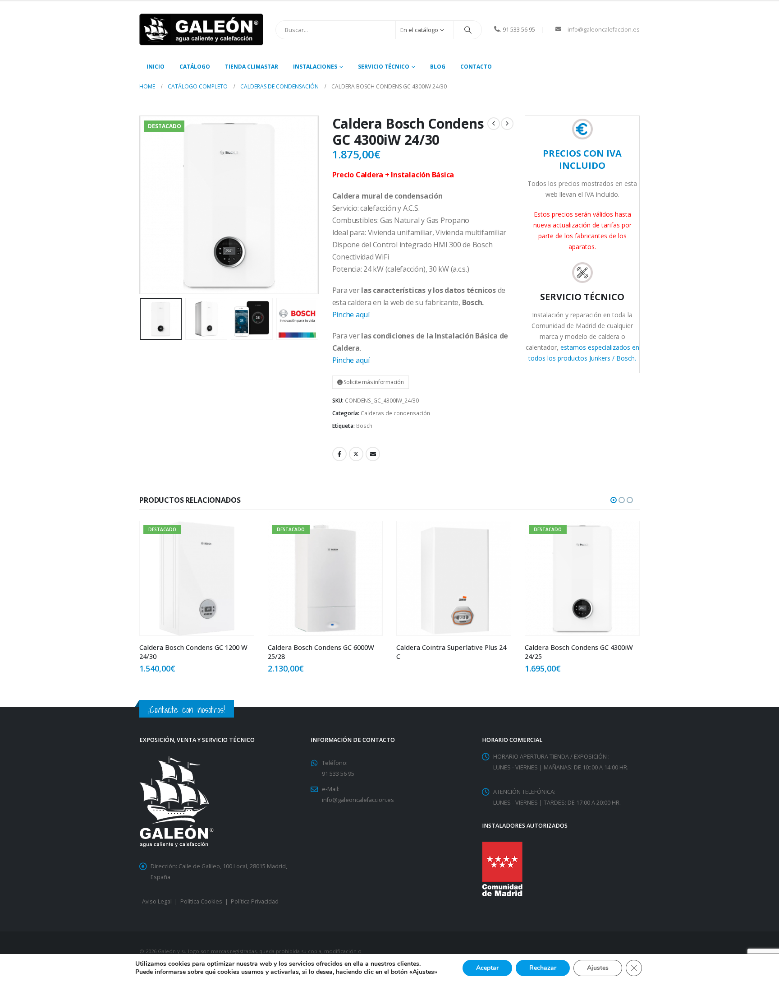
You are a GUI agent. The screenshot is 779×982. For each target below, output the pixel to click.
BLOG (437, 66)
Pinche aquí (351, 315)
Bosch (364, 426)
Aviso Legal (157, 901)
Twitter (356, 454)
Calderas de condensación (395, 413)
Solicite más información (373, 382)
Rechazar (542, 967)
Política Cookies (201, 901)
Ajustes (598, 967)
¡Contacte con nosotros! (186, 709)
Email (373, 454)
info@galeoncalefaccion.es (604, 29)
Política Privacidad (255, 901)
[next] (507, 123)
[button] (141, 205)
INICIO (156, 66)
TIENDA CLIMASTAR (251, 66)
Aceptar (487, 967)
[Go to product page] (325, 578)
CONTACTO (476, 66)
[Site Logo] (201, 30)
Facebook (339, 454)
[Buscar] (468, 30)
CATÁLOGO (194, 66)
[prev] (493, 123)
